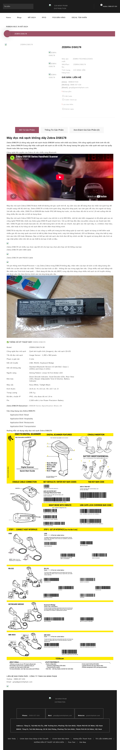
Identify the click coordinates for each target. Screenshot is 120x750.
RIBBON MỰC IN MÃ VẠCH (17, 27)
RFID (44, 17)
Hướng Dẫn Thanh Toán (82, 739)
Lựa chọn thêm (68, 104)
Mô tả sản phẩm (27, 130)
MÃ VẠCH (32, 17)
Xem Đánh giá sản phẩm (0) (87, 130)
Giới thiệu (12, 739)
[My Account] (87, 6)
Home (8, 17)
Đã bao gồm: (67, 91)
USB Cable (68, 96)
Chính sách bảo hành (60, 739)
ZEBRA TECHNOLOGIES (83, 59)
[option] (53, 55)
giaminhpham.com (93, 715)
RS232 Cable (69, 109)
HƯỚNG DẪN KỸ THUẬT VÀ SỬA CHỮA (49, 742)
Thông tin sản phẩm (54, 130)
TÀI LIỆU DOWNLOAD (104, 739)
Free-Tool (71, 742)
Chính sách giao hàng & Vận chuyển (34, 739)
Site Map (82, 742)
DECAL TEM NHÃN (79, 17)
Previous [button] (53, 47)
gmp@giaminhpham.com (62, 715)
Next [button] (53, 85)
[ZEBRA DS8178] (25, 44)
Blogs (19, 17)
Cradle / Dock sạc (70, 100)
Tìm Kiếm (30, 6)
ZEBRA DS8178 (21, 34)
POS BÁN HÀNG (58, 17)
